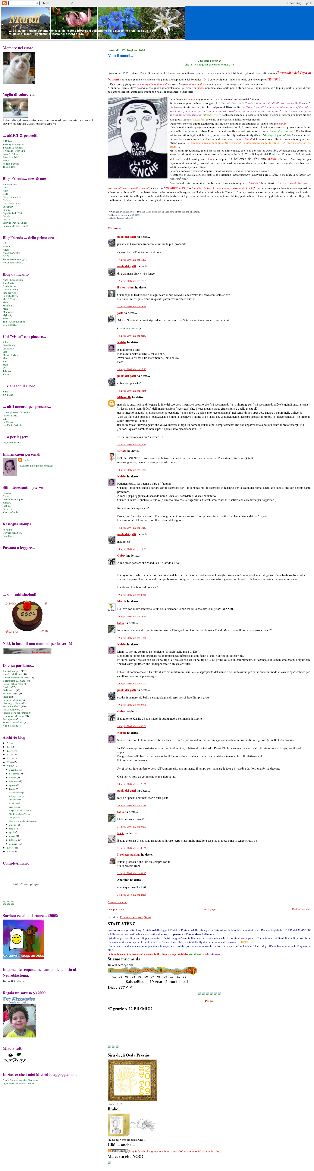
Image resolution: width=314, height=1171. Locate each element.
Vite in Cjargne (10, 725)
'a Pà (5, 243)
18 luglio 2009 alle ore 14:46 (131, 444)
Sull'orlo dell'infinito (13, 722)
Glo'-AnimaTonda (12, 203)
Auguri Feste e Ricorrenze (16, 677)
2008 (9, 847)
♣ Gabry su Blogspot (13, 144)
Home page (209, 909)
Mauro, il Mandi (11, 355)
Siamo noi (8, 509)
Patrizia (6, 219)
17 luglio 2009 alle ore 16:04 (131, 280)
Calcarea (7, 493)
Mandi (24, 18)
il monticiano (125, 287)
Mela (5, 308)
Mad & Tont (9, 299)
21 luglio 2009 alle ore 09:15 (131, 873)
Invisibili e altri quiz (13, 499)
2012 (9, 754)
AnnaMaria (8, 283)
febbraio (13, 839)
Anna (5, 187)
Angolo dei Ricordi (12, 674)
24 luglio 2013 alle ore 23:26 (131, 894)
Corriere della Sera (12, 532)
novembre (14, 773)
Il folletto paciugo (128, 854)
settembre (14, 781)
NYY (120, 833)
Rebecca (7, 318)
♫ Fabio (7, 246)
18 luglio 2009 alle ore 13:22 (131, 369)
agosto (12, 785)
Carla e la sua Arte (12, 197)
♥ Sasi (6, 391)
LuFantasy (8, 206)
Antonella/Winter (11, 252)
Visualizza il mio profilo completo (35, 465)
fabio (120, 623)
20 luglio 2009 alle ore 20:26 (131, 784)
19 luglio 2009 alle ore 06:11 (131, 594)
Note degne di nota (12, 703)
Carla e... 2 (8, 200)
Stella (5, 364)
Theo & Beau (9, 166)
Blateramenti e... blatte (14, 680)
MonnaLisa (8, 312)
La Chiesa (8, 422)
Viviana (6, 374)
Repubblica (8, 536)
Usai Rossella (9, 324)
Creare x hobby (10, 289)
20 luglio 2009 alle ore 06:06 (131, 726)
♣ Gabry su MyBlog (13, 147)
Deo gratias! (14, 817)
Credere (7, 687)
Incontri (7, 696)
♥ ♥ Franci (8, 394)
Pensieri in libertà (125, 217)
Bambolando (9, 286)
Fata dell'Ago (9, 292)
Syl (4, 367)
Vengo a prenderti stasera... (21, 810)
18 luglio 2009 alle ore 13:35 (131, 390)
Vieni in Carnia (10, 512)
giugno (13, 824)
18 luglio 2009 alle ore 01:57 (131, 335)
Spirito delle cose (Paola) (15, 225)
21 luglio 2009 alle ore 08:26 (131, 848)
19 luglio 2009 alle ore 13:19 (131, 616)
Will (5, 418)
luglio (12, 788)
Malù (5, 302)
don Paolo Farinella (12, 425)
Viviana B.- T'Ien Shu (14, 150)
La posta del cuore (12, 699)
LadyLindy (8, 348)
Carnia (6, 496)
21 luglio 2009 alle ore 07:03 (131, 826)
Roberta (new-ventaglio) (15, 259)
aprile (12, 832)
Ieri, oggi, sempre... (18, 796)
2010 (9, 762)
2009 (9, 766)
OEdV (6, 256)
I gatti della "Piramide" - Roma (18, 1083)
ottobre (13, 777)
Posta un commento (117, 902)
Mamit (121, 601)
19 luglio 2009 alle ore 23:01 (131, 704)
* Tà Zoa (7, 141)
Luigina (6, 209)
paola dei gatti (126, 236)
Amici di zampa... (11, 671)
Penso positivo (10, 709)
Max (5, 358)
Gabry (121, 555)
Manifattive (8, 305)
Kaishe (121, 342)
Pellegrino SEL (10, 415)
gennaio (13, 843)
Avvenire (7, 529)
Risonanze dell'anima (13, 716)
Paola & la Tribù (11, 157)
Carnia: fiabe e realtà (13, 683)
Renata (121, 451)
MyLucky (8, 315)
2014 (9, 746)
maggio (13, 828)
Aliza (5, 342)
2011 (9, 758)
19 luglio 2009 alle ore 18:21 (131, 637)
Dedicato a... (9, 690)
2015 (9, 743)
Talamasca (8, 371)
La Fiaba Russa (10, 295)
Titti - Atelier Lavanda (14, 321)
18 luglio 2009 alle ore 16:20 (131, 469)
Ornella (6, 216)
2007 (9, 851)
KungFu (7, 502)
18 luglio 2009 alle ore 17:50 (131, 549)
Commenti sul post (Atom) (135, 917)
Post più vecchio (301, 909)
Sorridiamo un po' (17, 792)
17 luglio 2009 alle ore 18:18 (131, 306)
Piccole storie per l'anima (15, 712)
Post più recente (117, 909)
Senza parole (9, 719)
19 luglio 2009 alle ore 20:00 (131, 683)
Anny (5, 190)
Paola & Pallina (10, 154)
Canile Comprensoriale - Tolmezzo (20, 1080)
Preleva (209, 1001)
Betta (5, 193)
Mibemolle (124, 397)
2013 (9, 750)
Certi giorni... (15, 806)
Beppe (6, 160)
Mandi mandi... (15, 803)
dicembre (14, 769)
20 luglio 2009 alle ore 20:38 (131, 805)
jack (120, 313)
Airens (6, 249)
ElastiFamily (9, 345)
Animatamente (10, 184)
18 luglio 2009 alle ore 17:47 (131, 527)
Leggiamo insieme (12, 442)
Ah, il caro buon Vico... (20, 813)
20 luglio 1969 (15, 799)
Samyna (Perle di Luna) (15, 222)
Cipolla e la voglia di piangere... (23, 820)
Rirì (5, 361)
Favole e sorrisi (10, 693)
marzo (12, 836)
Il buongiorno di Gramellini (16, 412)
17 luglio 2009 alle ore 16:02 (131, 259)
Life (5, 351)
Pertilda (6, 505)
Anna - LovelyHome (13, 279)
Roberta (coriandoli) (13, 262)
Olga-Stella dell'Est (12, 213)
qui (23, 981)
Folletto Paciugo (11, 163)
